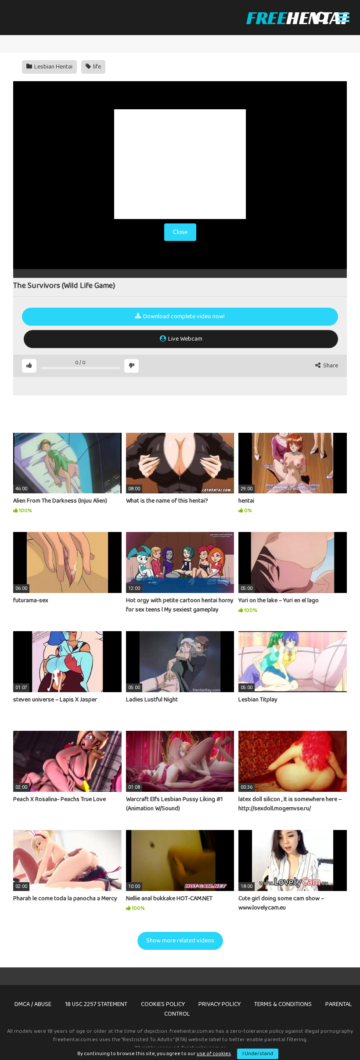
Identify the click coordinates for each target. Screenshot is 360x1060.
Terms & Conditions (283, 1004)
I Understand (257, 1053)
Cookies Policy (163, 1004)
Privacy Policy (219, 1004)
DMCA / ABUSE (32, 1004)
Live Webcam (184, 339)
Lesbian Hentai (52, 67)
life (96, 67)
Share (330, 365)
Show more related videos (180, 940)
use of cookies (214, 1053)
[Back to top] (330, 1033)
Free (296, 17)
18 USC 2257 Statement (96, 1004)
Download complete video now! (183, 316)
